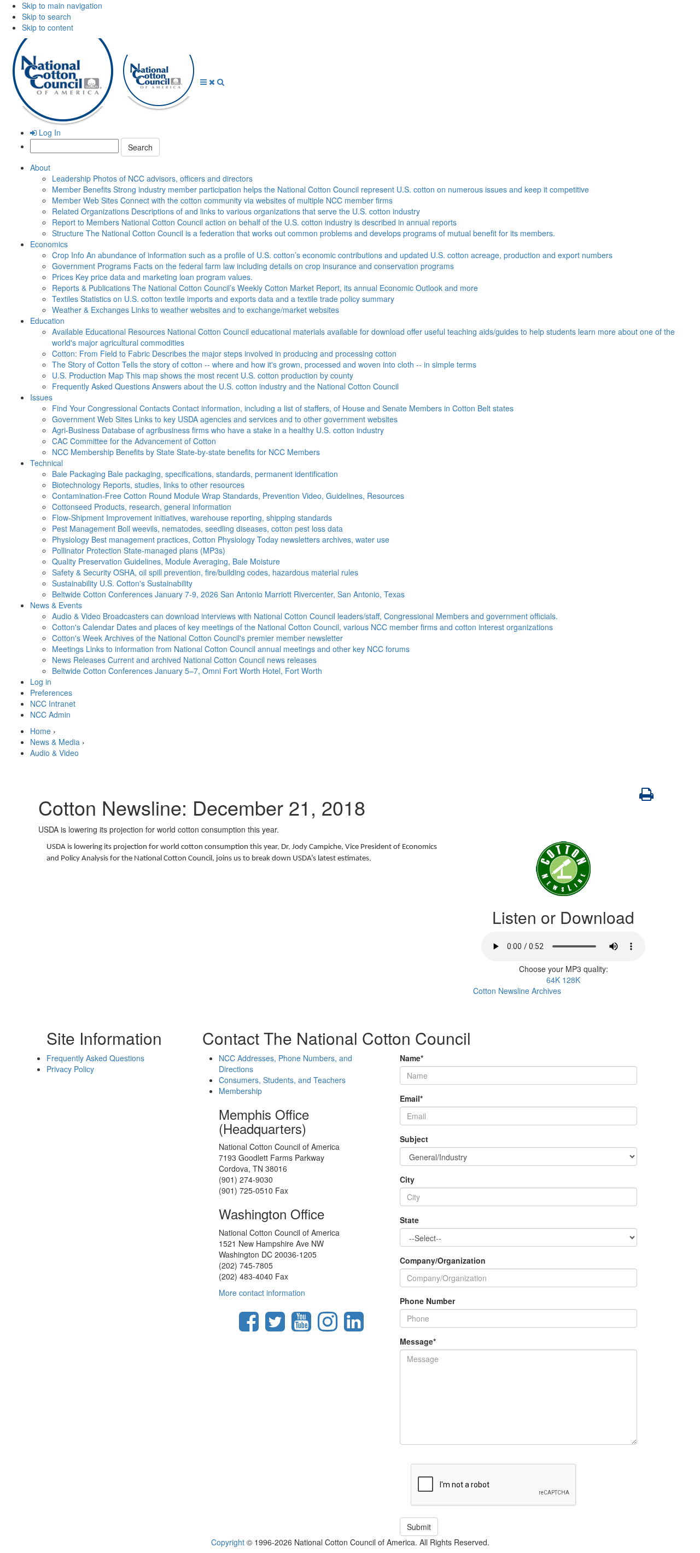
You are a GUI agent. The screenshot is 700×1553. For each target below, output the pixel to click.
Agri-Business (218, 429)
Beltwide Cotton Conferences (228, 594)
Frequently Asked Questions (225, 386)
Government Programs (253, 265)
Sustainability (122, 583)
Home (40, 730)
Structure (303, 233)
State (409, 1219)
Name (411, 1057)
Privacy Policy (70, 1068)
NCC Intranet (52, 703)
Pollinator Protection (138, 550)
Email (411, 1098)
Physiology (220, 539)
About (40, 167)
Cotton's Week (197, 637)
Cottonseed (141, 506)
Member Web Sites (222, 200)
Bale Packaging (195, 473)
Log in (40, 681)
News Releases (184, 659)
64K (553, 979)
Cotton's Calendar (302, 626)
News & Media (55, 741)
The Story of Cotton (264, 364)
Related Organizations (236, 211)
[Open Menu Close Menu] (208, 81)
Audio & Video (305, 615)
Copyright (227, 1542)
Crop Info (332, 254)
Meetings (231, 648)
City (407, 1179)
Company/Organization (443, 1260)
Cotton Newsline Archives (517, 990)
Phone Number (427, 1300)
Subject (414, 1138)
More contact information (262, 1292)
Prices (152, 276)
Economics (49, 244)
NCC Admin (50, 714)
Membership (240, 1090)
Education (47, 320)
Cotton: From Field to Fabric (224, 353)
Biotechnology (148, 484)
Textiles (223, 298)
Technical (46, 462)
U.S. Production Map (202, 375)
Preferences (51, 692)
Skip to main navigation (62, 5)
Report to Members (254, 222)
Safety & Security (205, 572)
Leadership (152, 178)
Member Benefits (320, 189)
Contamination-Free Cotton (228, 495)
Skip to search (46, 16)
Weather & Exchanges (195, 309)
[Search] (220, 81)
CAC (134, 440)
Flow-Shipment (192, 517)
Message (418, 1341)
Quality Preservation (166, 561)
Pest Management (197, 528)
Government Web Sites (225, 419)
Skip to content (47, 27)
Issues (41, 397)
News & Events (56, 605)
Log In (49, 132)
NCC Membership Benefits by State (186, 451)
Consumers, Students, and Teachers (282, 1079)
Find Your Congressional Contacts (283, 408)
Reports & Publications (265, 287)
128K (571, 979)
